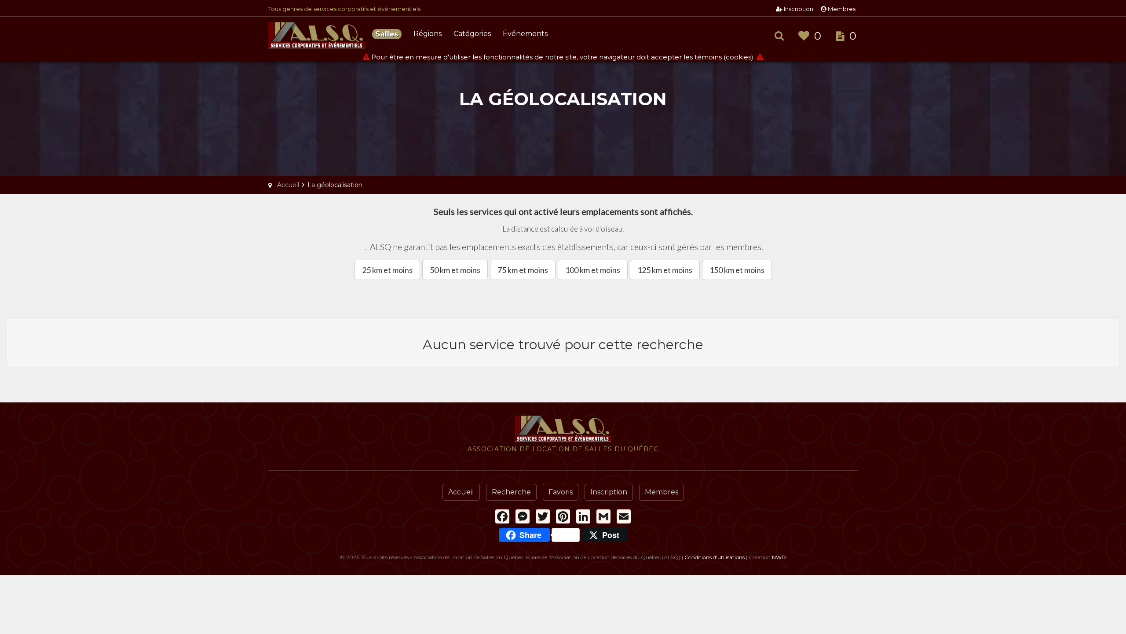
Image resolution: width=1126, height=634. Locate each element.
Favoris (560, 492)
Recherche (511, 492)
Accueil (461, 492)
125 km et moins (664, 270)
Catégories (472, 33)
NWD (779, 557)
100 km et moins (592, 270)
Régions (427, 33)
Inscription (797, 8)
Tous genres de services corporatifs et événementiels (344, 8)
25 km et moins (387, 270)
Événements (525, 33)
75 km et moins (522, 270)
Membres (840, 8)
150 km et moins (736, 270)
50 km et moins (455, 270)
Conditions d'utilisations (714, 557)
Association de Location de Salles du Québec (316, 35)
